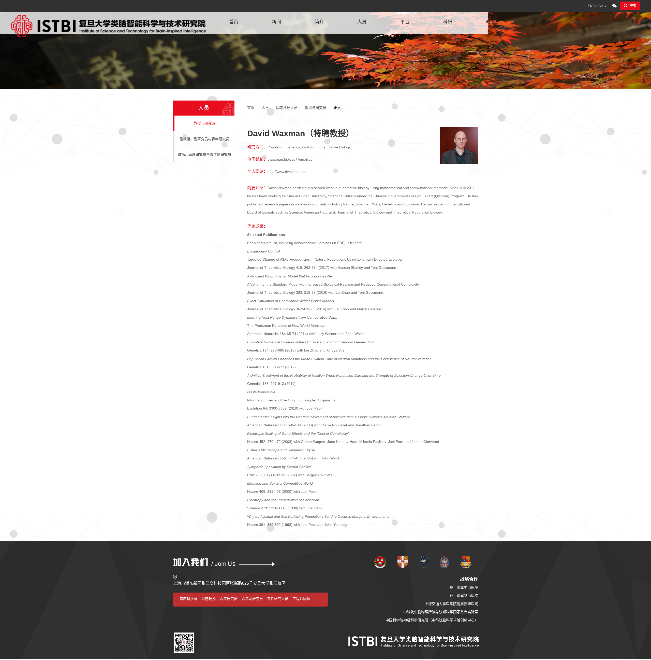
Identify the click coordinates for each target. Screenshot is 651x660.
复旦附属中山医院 (464, 587)
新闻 (276, 21)
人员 (361, 21)
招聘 (575, 21)
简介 (319, 21)
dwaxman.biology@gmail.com (292, 159)
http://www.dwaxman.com (288, 172)
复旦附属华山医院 (464, 596)
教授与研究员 (315, 108)
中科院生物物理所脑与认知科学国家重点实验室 (440, 612)
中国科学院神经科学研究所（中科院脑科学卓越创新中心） (432, 620)
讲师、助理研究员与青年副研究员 (204, 154)
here (358, 243)
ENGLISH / (597, 6)
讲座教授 (208, 599)
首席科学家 (188, 599)
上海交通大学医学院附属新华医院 (451, 604)
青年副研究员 (252, 599)
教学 (490, 21)
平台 (404, 21)
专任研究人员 (277, 599)
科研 (447, 21)
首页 (233, 21)
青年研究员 (229, 599)
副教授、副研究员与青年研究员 (204, 139)
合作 (533, 21)
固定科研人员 (287, 108)
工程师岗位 (301, 599)
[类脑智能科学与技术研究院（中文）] (108, 17)
